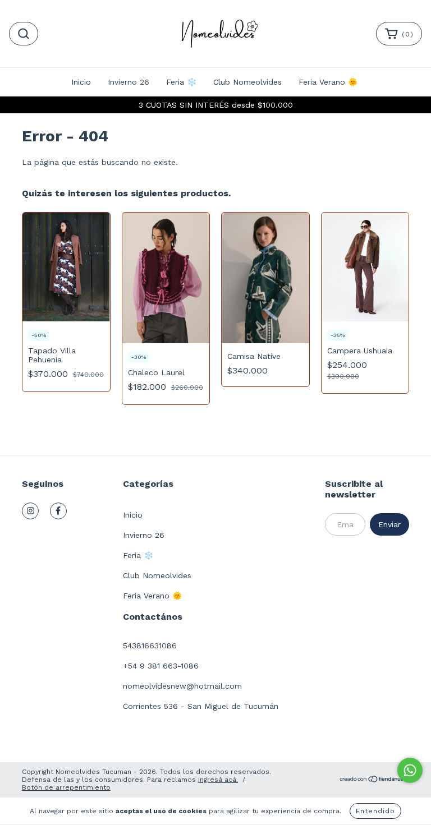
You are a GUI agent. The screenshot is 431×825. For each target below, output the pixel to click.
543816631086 (150, 645)
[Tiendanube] (374, 781)
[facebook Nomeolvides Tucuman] (58, 511)
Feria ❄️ (181, 81)
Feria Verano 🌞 (328, 81)
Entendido (375, 811)
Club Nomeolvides (247, 81)
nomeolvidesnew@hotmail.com (182, 685)
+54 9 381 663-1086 (161, 665)
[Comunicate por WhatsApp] (410, 770)
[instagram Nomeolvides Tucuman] (30, 511)
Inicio (81, 81)
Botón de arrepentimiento (66, 787)
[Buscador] (23, 33)
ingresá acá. (218, 779)
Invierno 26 (128, 81)
